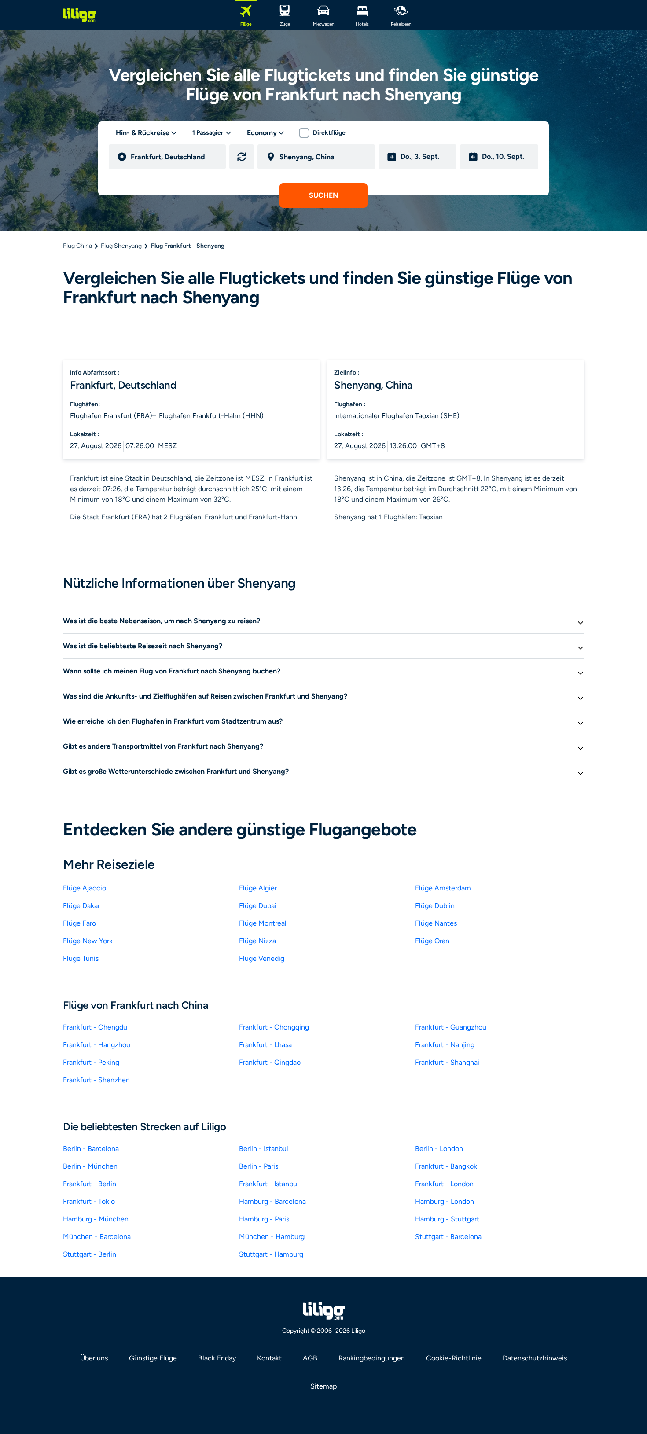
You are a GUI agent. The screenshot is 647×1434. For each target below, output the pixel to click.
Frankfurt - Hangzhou (96, 1045)
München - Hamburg (272, 1236)
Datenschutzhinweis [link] (535, 1358)
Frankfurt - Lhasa (265, 1045)
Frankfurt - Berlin (89, 1184)
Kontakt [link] (269, 1358)
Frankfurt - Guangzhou (450, 1027)
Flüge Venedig (261, 958)
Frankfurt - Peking (91, 1062)
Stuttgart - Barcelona (448, 1236)
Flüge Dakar (81, 905)
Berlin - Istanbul (263, 1148)
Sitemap (323, 1386)
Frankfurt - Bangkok (446, 1166)
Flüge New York (88, 941)
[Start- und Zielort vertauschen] (241, 156)
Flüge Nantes (436, 923)
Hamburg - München (96, 1219)
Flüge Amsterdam (443, 888)
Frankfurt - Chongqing (274, 1027)
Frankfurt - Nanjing (444, 1045)
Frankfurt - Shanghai (447, 1062)
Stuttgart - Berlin (89, 1254)
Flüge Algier (258, 888)
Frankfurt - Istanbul (269, 1184)
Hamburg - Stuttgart (447, 1219)
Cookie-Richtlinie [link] (454, 1358)
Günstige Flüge (153, 1358)
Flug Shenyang (121, 246)
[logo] (79, 15)
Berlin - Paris (258, 1166)
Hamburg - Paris (264, 1219)
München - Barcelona (97, 1236)
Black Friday (217, 1358)
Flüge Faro (79, 923)
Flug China (77, 246)
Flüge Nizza (257, 941)
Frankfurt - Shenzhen (96, 1080)
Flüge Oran (432, 941)
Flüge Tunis (81, 958)
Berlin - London (439, 1148)
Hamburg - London (444, 1201)
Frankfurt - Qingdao (270, 1062)
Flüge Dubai (257, 905)
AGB (310, 1358)
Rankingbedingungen (371, 1358)
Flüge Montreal (263, 923)
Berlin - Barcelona (91, 1148)
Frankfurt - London (444, 1184)
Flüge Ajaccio (84, 888)
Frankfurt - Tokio (89, 1201)
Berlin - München (90, 1166)
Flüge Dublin (435, 905)
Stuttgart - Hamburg (271, 1254)
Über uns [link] (94, 1358)
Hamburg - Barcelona (272, 1201)
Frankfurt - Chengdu (95, 1027)
